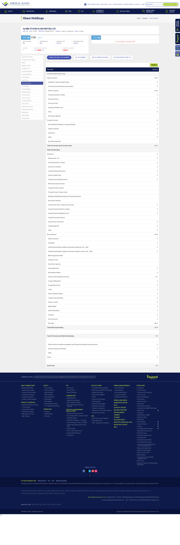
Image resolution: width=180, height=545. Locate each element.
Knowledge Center (120, 402)
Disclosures (140, 399)
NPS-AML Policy (97, 420)
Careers (117, 415)
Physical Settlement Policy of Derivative (107, 491)
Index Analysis (49, 392)
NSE (41, 504)
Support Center (120, 407)
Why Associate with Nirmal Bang (102, 390)
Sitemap (117, 417)
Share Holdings (26, 83)
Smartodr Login (142, 433)
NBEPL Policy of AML (58, 491)
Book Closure (26, 95)
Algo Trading (26, 416)
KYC (53, 481)
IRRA (115, 427)
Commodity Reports (121, 392)
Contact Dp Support (28, 397)
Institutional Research (121, 397)
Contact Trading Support (29, 399)
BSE (37, 504)
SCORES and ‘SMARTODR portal (146, 408)
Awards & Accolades (28, 390)
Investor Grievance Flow (144, 435)
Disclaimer (140, 388)
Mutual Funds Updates (99, 403)
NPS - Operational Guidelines (100, 423)
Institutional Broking (28, 411)
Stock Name (150, 4)
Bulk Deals (25, 112)
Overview (47, 416)
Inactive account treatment (29, 491)
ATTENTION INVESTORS (28, 481)
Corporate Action (50, 397)
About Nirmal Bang (27, 388)
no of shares (80, 57)
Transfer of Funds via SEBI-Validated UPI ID (145, 457)
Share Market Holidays (51, 403)
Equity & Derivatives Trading (30, 405)
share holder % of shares (59, 57)
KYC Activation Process (144, 442)
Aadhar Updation (125, 491)
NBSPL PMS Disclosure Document (55, 493)
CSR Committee (142, 417)
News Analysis (49, 394)
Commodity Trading (28, 409)
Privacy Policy (141, 390)
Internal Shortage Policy (144, 448)
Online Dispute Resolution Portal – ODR (77, 425)
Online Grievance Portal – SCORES (77, 422)
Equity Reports (119, 390)
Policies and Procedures (144, 392)
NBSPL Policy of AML (44, 491)
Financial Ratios (27, 74)
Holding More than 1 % (122, 57)
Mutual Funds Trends (98, 406)
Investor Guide (61, 481)
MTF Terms (140, 461)
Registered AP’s (141, 437)
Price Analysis (49, 388)
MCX (45, 504)
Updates (47, 411)
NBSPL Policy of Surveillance (74, 491)
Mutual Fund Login (97, 392)
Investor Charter (142, 424)
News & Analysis (72, 392)
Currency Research (120, 394)
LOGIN (142, 4)
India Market (48, 399)
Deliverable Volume (27, 109)
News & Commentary (73, 400)
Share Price (25, 103)
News (23, 62)
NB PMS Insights (72, 418)
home (138, 18)
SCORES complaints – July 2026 (76, 420)
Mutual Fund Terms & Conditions (102, 410)
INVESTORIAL (104, 4)
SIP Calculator (96, 401)
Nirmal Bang (16, 3)
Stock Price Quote (27, 57)
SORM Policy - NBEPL (143, 415)
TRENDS (154, 65)
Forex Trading (26, 407)
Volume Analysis (49, 390)
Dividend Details (26, 101)
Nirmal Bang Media (120, 400)
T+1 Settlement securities (52, 406)
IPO (49, 481)
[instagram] (95, 471)
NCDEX (59, 504)
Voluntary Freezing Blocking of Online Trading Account (146, 445)
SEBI (33, 504)
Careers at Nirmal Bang (29, 392)
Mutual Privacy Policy (98, 412)
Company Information (28, 60)
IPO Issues (70, 388)
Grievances (140, 403)
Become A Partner (120, 410)
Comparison (26, 118)
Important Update (120, 424)
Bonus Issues (26, 98)
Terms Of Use (141, 394)
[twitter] (87, 471)
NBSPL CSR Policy (89, 491)
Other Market (48, 401)
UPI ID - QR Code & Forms (74, 431)
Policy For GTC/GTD (143, 452)
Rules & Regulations (143, 397)
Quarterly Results (27, 71)
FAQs (94, 397)
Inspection (140, 412)
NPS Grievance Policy (143, 406)
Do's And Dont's (119, 420)
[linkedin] (89, 471)
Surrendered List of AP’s (144, 440)
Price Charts (25, 77)
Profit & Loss (26, 68)
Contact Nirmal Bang (28, 394)
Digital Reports (26, 92)
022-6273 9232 (152, 500)
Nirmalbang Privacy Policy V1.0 (141, 491)
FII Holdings (25, 86)
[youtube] (92, 471)
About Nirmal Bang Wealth (100, 388)
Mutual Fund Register (98, 394)
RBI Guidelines (141, 455)
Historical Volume (27, 106)
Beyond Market (118, 4)
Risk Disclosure (142, 401)
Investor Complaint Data (123, 422)
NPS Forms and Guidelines (100, 418)
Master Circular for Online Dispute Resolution (147, 463)
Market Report (49, 414)
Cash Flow (25, 80)
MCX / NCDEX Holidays (74, 402)
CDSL (49, 504)
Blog (110, 4)
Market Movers (71, 398)
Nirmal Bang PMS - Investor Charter (77, 415)
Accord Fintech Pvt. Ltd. (152, 511)
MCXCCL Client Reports (144, 450)
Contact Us (70, 435)
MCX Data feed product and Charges (75, 405)
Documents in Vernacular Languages (32, 493)
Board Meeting (26, 89)
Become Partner (129, 4)
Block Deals (25, 115)
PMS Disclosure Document (75, 413)
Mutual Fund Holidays (98, 399)
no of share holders (100, 57)
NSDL (54, 504)
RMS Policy (140, 410)
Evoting (139, 426)
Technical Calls (119, 388)
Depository (42, 481)
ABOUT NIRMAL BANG (93, 4)
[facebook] (83, 471)
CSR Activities (141, 421)
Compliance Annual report (145, 428)
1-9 (94, 377)
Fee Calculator (71, 428)
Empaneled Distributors (74, 433)
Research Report (158, 4)
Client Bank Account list (144, 431)
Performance (71, 390)
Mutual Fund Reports (98, 408)
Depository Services (28, 414)
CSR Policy (140, 419)
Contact (137, 4)
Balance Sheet (26, 65)
